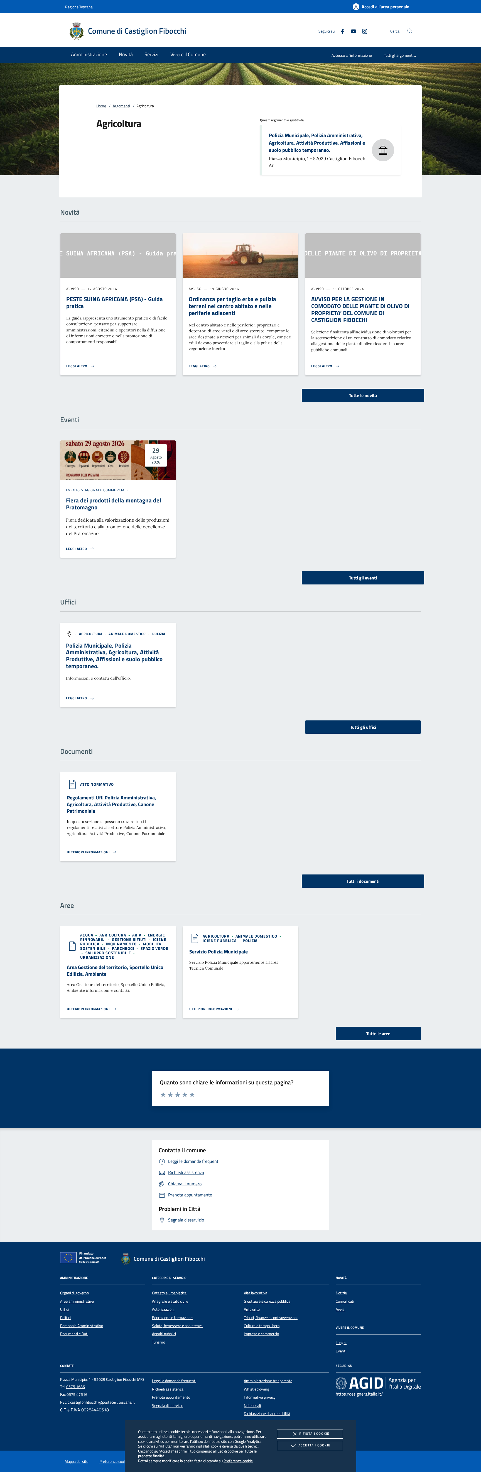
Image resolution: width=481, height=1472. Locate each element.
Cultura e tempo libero (261, 1326)
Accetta (314, 1445)
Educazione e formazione (172, 1318)
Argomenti (121, 106)
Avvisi (340, 1309)
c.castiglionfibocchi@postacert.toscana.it (101, 1402)
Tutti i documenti (363, 881)
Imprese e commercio (261, 1334)
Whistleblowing (256, 1389)
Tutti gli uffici (363, 727)
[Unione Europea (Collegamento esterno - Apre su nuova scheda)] (85, 1259)
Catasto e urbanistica (169, 1293)
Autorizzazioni (163, 1309)
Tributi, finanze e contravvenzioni (271, 1318)
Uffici (64, 1309)
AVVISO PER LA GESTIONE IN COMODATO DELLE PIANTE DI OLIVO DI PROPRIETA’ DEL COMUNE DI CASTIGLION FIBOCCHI (360, 309)
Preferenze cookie (238, 1461)
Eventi (341, 1351)
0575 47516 (77, 1394)
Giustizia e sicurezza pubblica (267, 1301)
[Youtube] (351, 30)
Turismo (158, 1342)
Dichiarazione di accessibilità (267, 1414)
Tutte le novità (363, 395)
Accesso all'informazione (352, 55)
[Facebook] (340, 30)
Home (101, 106)
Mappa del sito (76, 1461)
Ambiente (252, 1309)
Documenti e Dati (74, 1334)
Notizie (341, 1293)
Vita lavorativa (255, 1293)
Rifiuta (314, 1433)
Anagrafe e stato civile (170, 1301)
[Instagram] (362, 30)
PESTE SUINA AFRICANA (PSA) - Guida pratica (114, 302)
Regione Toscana (79, 7)
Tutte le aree (378, 1033)
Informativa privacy (260, 1397)
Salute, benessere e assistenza (177, 1326)
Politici (65, 1318)
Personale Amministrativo (81, 1326)
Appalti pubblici (164, 1334)
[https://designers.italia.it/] (378, 1383)
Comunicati (345, 1301)
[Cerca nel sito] (410, 31)
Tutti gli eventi (363, 577)
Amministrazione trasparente (268, 1381)
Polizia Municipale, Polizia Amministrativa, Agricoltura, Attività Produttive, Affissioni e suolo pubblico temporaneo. (317, 143)
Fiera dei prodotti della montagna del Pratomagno (113, 504)
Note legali (252, 1405)
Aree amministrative (77, 1301)
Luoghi (341, 1343)
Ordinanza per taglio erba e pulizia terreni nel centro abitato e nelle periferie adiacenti (232, 305)
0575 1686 (75, 1387)
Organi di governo (74, 1293)
